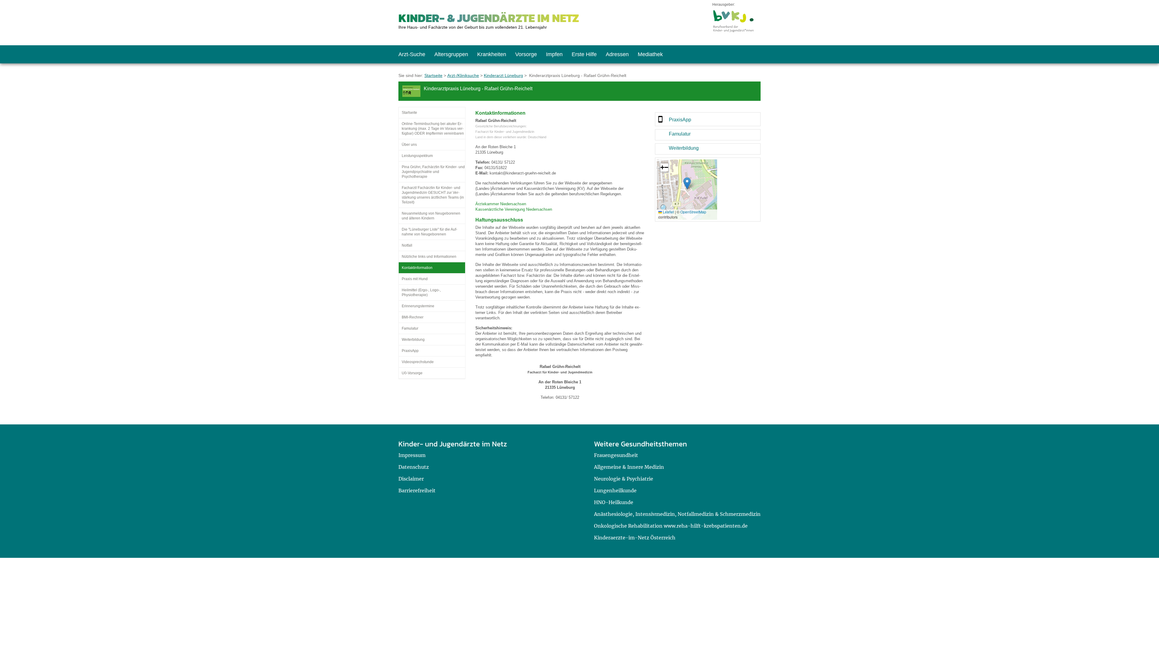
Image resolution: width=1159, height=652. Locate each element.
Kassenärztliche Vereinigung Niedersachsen (513, 209)
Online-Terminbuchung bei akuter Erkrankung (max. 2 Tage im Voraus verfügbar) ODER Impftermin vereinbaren (433, 129)
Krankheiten (491, 54)
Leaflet (668, 211)
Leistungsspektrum (417, 156)
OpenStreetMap (693, 211)
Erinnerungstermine (418, 306)
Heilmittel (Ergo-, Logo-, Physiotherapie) (421, 292)
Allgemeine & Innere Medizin (629, 467)
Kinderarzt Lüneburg (503, 75)
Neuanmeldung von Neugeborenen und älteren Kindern (431, 215)
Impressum (412, 455)
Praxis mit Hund (415, 279)
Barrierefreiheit (417, 490)
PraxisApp (410, 351)
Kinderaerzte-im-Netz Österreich (634, 538)
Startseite (433, 75)
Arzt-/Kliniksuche (463, 75)
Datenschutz (413, 467)
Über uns (409, 144)
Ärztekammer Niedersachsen (500, 204)
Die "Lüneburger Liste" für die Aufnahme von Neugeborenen (429, 231)
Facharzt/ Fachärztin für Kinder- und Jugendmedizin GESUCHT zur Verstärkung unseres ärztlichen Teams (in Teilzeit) (433, 195)
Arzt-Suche (411, 54)
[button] (687, 183)
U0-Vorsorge (412, 373)
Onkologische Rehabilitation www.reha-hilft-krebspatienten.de (671, 526)
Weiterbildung (413, 339)
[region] (708, 119)
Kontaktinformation (417, 268)
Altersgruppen (451, 54)
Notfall (407, 245)
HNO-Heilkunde (613, 502)
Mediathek (650, 54)
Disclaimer (411, 479)
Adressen (617, 54)
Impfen (554, 54)
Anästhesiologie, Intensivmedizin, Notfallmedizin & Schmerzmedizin (677, 514)
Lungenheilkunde (615, 490)
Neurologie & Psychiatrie (623, 479)
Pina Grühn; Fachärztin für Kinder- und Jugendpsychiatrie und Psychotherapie (433, 172)
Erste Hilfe (584, 54)
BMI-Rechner (412, 317)
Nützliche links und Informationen (429, 256)
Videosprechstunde (418, 362)
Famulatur (410, 328)
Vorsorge (526, 54)
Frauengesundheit (616, 455)
